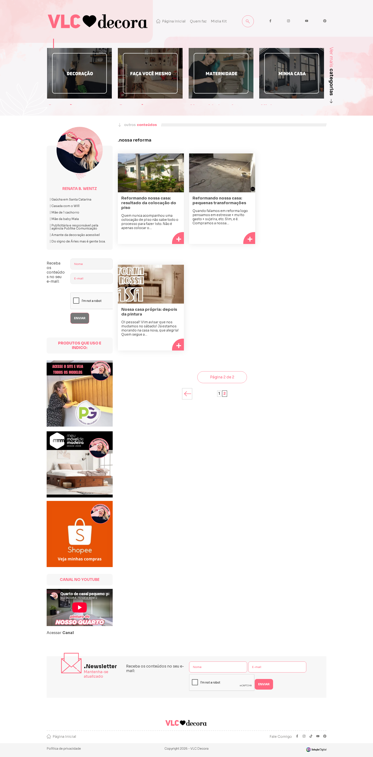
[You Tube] (317, 736)
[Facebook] (297, 736)
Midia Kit (219, 21)
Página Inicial (174, 21)
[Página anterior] (187, 393)
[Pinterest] (324, 736)
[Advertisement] (293, 190)
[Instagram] (304, 736)
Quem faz (198, 21)
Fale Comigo (281, 736)
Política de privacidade (64, 749)
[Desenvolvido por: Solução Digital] (316, 749)
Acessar (60, 633)
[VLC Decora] (99, 21)
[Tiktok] (311, 736)
